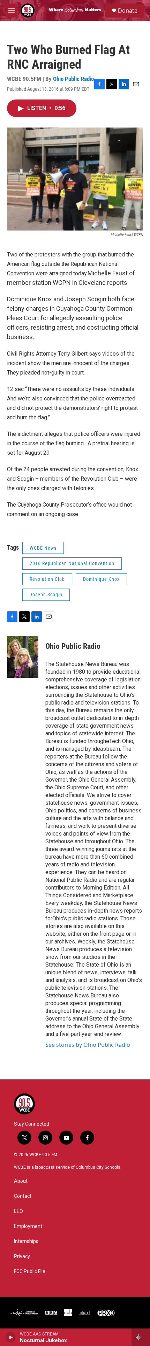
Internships (26, 1241)
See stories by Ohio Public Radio (87, 1045)
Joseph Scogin (46, 594)
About (21, 1181)
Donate (127, 10)
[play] (10, 1337)
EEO (18, 1211)
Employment (28, 1226)
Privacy (22, 1256)
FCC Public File (29, 1271)
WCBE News (43, 548)
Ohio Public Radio (73, 78)
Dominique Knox (101, 579)
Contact (22, 1196)
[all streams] (141, 1337)
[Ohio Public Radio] (22, 657)
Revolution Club (47, 579)
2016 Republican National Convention (72, 563)
